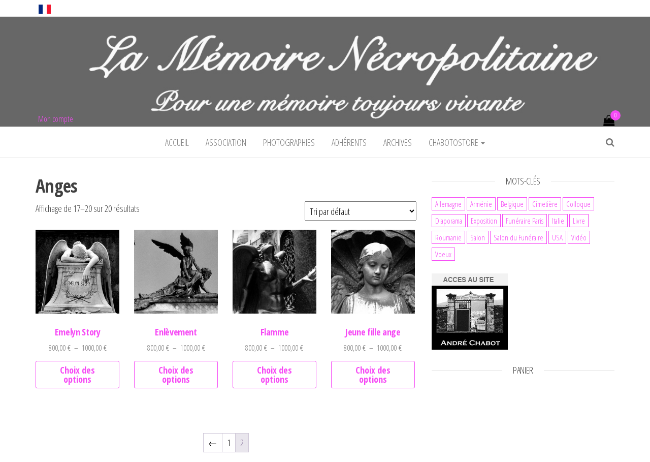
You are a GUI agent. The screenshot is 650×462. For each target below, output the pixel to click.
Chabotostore (454, 142)
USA (557, 237)
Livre (579, 220)
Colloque (578, 204)
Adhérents (349, 142)
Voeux (443, 254)
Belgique (512, 204)
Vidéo (579, 237)
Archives (397, 142)
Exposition (484, 220)
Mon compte (55, 119)
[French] (45, 8)
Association (226, 142)
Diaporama (448, 220)
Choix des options (77, 374)
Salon (477, 237)
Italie (558, 220)
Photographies (289, 142)
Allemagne (448, 204)
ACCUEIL (177, 142)
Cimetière (545, 204)
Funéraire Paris (524, 220)
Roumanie (448, 237)
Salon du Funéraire (518, 237)
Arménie (481, 204)
